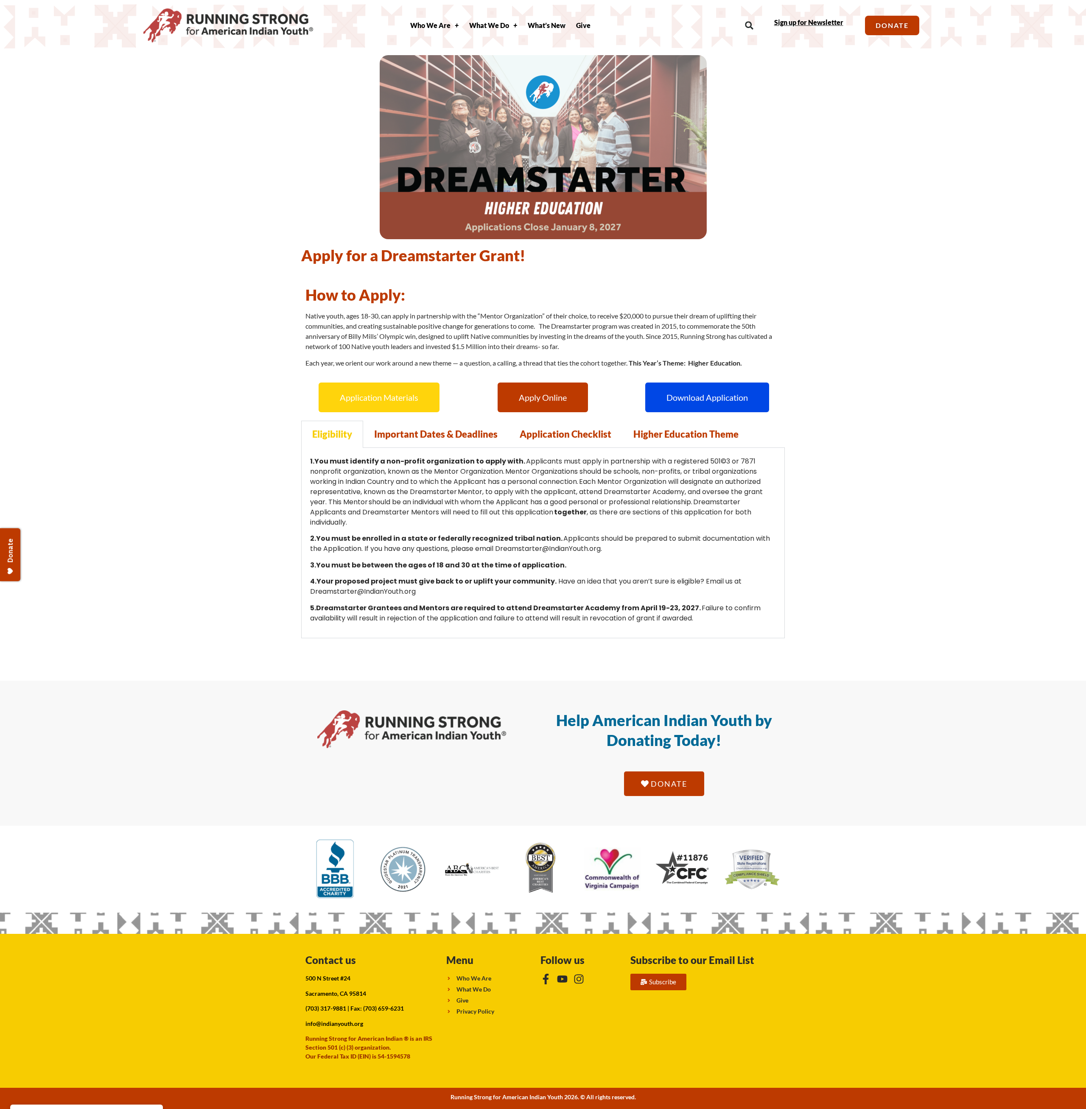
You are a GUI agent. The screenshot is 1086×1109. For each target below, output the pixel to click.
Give (583, 25)
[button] (749, 25)
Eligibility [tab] (332, 434)
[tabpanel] (543, 543)
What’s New (546, 25)
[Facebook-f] (545, 979)
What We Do (489, 25)
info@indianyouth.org (334, 1023)
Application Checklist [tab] (565, 434)
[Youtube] (562, 979)
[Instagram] (579, 979)
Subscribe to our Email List (692, 960)
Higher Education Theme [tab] (686, 434)
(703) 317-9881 (325, 1008)
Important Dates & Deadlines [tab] (436, 434)
